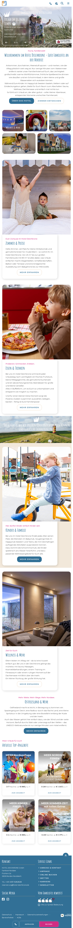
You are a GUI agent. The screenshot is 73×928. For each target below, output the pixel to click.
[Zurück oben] (65, 855)
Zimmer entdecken (49, 101)
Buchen (48, 924)
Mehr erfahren (29, 272)
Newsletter (47, 885)
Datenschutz (7, 915)
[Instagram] (7, 900)
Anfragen (29, 924)
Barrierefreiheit (7, 918)
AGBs (19, 918)
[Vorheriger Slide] (6, 42)
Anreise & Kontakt (50, 868)
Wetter (44, 878)
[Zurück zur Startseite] (12, 3)
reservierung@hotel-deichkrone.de (15, 885)
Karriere (45, 882)
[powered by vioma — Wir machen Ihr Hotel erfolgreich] (66, 915)
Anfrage (45, 871)
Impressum (19, 915)
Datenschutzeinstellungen (37, 915)
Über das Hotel (21, 101)
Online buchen (48, 875)
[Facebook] (3, 900)
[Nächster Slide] (25, 42)
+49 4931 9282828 (16, 924)
